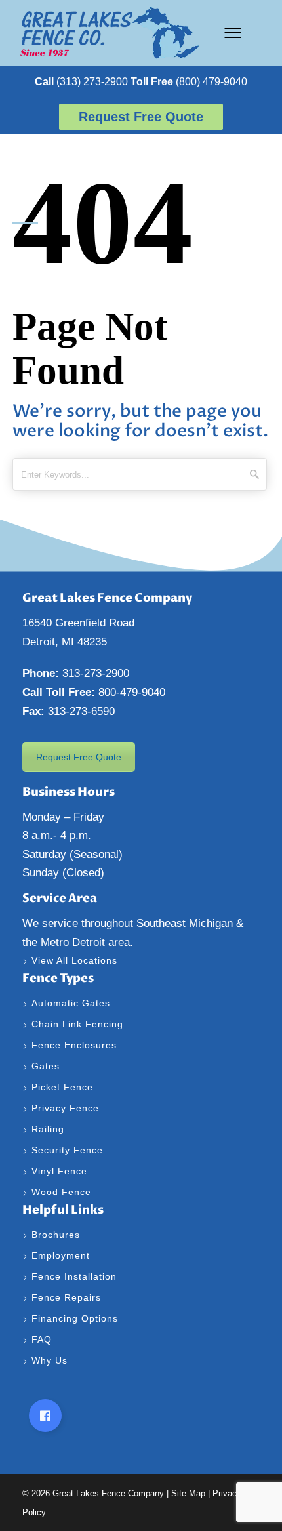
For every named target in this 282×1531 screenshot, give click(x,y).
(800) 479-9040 (189, 81)
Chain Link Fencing (77, 1024)
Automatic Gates (70, 1003)
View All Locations (74, 960)
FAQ (41, 1339)
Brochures (55, 1234)
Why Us (51, 1360)
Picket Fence (62, 1087)
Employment (62, 1255)
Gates (45, 1066)
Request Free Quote (78, 757)
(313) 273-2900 (81, 81)
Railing (47, 1129)
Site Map (188, 1493)
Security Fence (67, 1150)
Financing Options (76, 1318)
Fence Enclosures (74, 1045)
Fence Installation (75, 1276)
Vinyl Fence (61, 1171)
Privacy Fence (65, 1108)
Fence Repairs (67, 1297)
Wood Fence (62, 1192)
